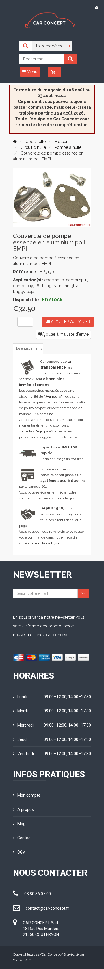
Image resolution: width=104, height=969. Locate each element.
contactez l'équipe (33, 431)
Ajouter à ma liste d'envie (65, 334)
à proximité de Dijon (43, 543)
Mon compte (28, 795)
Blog (21, 823)
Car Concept (51, 954)
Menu (31, 71)
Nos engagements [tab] (28, 349)
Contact (24, 838)
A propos (25, 809)
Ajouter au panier (70, 321)
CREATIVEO (22, 960)
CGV (21, 852)
